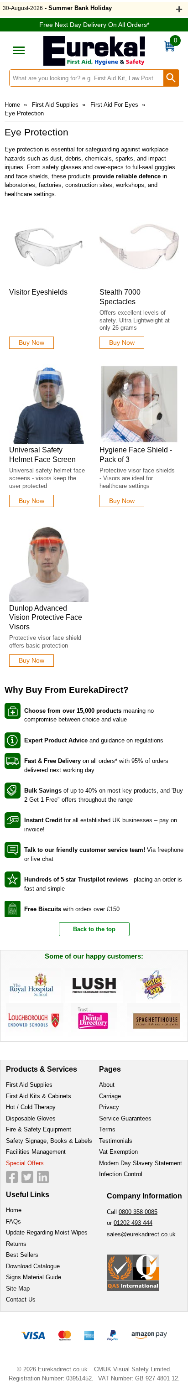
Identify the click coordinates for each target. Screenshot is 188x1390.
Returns (16, 1243)
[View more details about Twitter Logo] (27, 1177)
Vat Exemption (118, 1151)
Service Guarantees (125, 1118)
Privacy (109, 1107)
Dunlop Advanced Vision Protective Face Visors (45, 617)
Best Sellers (22, 1254)
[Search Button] (171, 78)
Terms (107, 1129)
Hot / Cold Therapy (31, 1107)
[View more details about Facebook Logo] (12, 1177)
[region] (49, 246)
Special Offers (25, 1163)
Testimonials (115, 1140)
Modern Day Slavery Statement (140, 1163)
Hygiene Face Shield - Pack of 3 (135, 454)
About (107, 1084)
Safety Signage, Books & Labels (49, 1140)
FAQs (13, 1221)
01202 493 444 (133, 1222)
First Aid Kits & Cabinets (38, 1096)
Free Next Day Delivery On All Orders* (94, 24)
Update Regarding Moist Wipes (47, 1232)
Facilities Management (36, 1151)
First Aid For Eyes (114, 104)
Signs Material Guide (33, 1277)
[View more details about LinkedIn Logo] (43, 1177)
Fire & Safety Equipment (38, 1129)
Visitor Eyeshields (38, 292)
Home (12, 104)
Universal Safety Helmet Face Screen (42, 454)
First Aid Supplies (55, 104)
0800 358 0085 (138, 1211)
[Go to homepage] (94, 51)
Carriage (110, 1096)
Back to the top (94, 929)
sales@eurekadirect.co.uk (141, 1234)
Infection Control (120, 1174)
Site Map (18, 1288)
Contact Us (21, 1299)
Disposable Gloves (31, 1118)
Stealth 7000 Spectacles (120, 297)
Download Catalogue (33, 1266)
